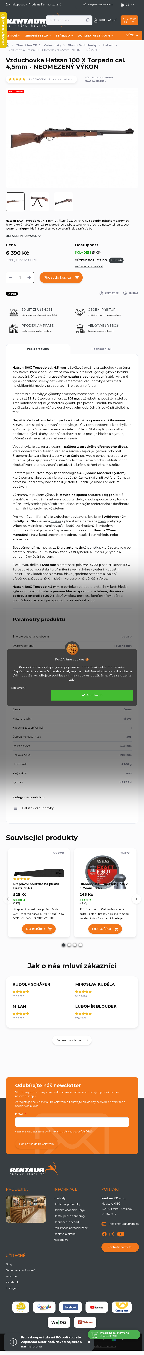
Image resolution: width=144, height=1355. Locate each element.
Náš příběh (61, 1239)
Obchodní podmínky (67, 1204)
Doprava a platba (65, 1234)
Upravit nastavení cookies (99, 1346)
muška (56, 521)
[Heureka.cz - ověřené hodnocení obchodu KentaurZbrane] (21, 1307)
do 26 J (127, 636)
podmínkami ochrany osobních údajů (69, 1131)
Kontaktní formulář (120, 1247)
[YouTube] (120, 1233)
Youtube (11, 1276)
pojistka (93, 547)
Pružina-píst (123, 645)
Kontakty (60, 1198)
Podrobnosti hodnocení (61, 79)
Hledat (87, 20)
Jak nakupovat (15, 4)
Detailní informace (21, 236)
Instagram (12, 1288)
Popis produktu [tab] (38, 349)
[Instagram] (112, 1233)
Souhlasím (94, 695)
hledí (102, 521)
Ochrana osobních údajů (69, 1210)
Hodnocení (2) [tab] (102, 349)
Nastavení (18, 687)
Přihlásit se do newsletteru (36, 1144)
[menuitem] (14, 35)
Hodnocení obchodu (67, 1222)
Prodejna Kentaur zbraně (44, 4)
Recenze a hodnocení (20, 1270)
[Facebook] (104, 1233)
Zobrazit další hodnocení (72, 1040)
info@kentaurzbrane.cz (124, 1223)
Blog (9, 1264)
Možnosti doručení (89, 266)
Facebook (12, 1282)
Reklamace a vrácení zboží (71, 1228)
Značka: (95, 81)
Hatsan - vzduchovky (38, 808)
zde (72, 679)
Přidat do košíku (57, 277)
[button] (63, 945)
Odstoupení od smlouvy (69, 1216)
